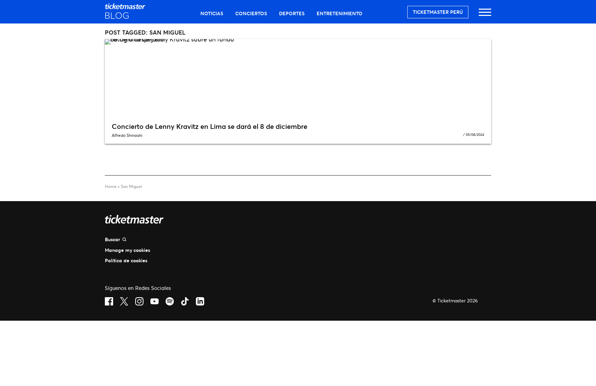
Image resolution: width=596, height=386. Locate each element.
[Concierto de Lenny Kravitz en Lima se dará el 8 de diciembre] (298, 78)
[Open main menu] (485, 15)
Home (111, 186)
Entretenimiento (339, 13)
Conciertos (251, 13)
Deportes (292, 13)
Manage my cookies (127, 250)
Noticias (211, 13)
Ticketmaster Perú (438, 12)
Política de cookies (126, 260)
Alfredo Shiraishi (127, 135)
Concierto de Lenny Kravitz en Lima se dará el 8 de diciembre (209, 126)
